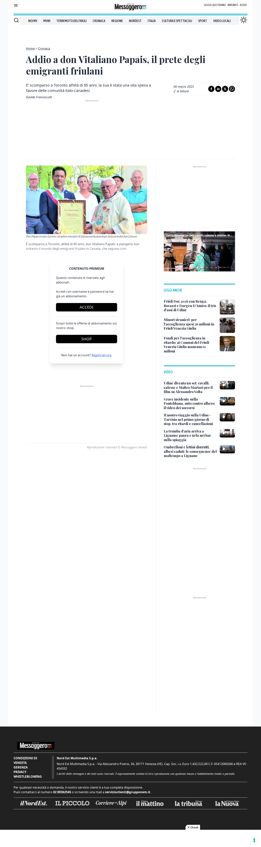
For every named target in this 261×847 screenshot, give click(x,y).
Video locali (222, 21)
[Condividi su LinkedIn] (218, 89)
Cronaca (99, 21)
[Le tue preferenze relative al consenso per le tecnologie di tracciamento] (254, 840)
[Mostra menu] (16, 5)
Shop (86, 339)
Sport (202, 21)
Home (30, 48)
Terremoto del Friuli (71, 21)
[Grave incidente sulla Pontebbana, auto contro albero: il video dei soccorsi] (227, 401)
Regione (117, 21)
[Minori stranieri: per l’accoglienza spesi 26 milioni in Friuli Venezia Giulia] (227, 325)
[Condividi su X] (225, 89)
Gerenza (21, 767)
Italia (152, 21)
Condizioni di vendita (25, 760)
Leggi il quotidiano (215, 5)
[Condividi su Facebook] (211, 89)
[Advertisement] (130, 33)
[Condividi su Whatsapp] (232, 89)
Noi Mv (32, 21)
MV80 (46, 21)
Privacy (20, 772)
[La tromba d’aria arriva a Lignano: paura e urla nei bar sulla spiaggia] (227, 433)
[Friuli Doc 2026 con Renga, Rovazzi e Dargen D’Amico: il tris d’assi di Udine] (227, 307)
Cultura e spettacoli (177, 21)
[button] (199, 251)
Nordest (135, 21)
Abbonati (233, 5)
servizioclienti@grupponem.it (127, 792)
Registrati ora (101, 355)
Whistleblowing (28, 776)
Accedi (243, 5)
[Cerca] (16, 20)
